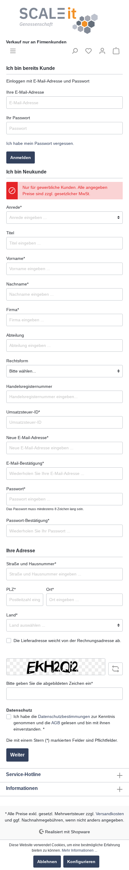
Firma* (12, 309)
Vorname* (15, 258)
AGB (55, 722)
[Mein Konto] (102, 51)
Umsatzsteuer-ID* (23, 412)
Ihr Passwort (18, 117)
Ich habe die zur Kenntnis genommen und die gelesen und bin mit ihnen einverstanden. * (64, 722)
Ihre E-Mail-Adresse (25, 92)
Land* (11, 615)
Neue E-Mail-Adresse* (27, 437)
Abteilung (15, 335)
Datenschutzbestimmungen (64, 716)
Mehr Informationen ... (79, 850)
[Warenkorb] (116, 51)
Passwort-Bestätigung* (27, 520)
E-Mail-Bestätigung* (25, 463)
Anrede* (14, 207)
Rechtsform (17, 360)
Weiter (17, 754)
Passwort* (15, 488)
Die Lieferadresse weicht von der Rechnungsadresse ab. (67, 640)
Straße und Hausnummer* (31, 563)
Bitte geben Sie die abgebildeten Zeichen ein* (49, 683)
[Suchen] (75, 51)
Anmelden (20, 157)
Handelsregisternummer (29, 386)
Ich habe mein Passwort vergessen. (40, 143)
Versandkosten (110, 813)
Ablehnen (47, 861)
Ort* (50, 589)
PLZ (11, 589)
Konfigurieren (81, 861)
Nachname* (17, 284)
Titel (10, 232)
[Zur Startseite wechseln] (64, 20)
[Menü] (13, 51)
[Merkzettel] (88, 51)
